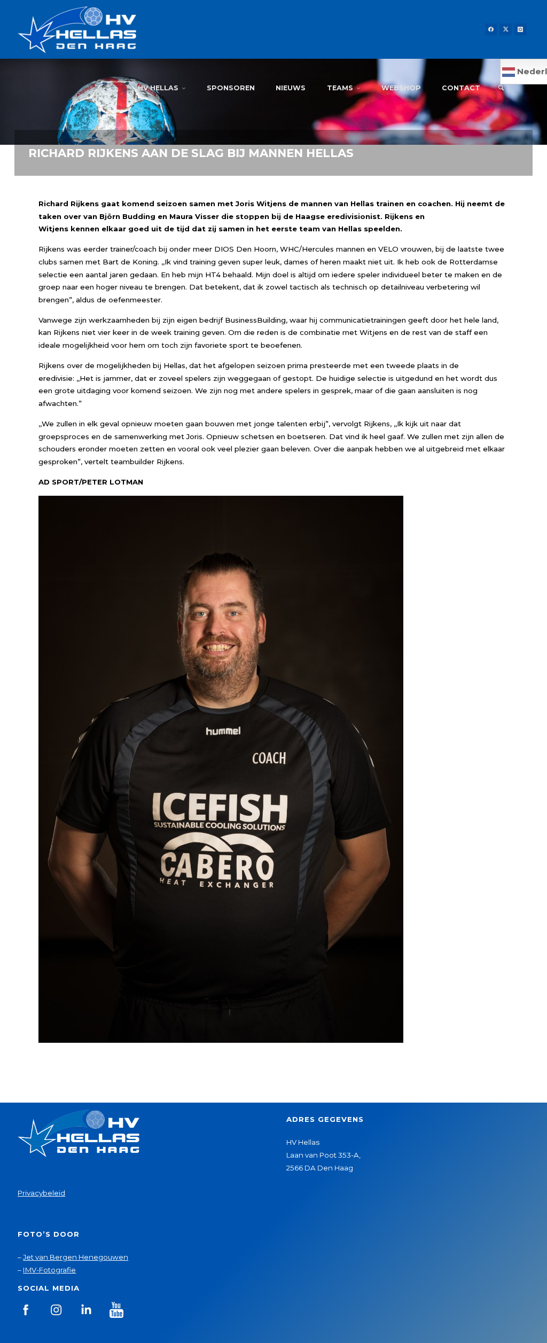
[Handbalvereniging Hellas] (77, 29)
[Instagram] (520, 30)
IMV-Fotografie (49, 1270)
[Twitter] (505, 30)
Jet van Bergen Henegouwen (75, 1257)
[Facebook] (491, 30)
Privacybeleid (41, 1193)
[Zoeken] (501, 88)
